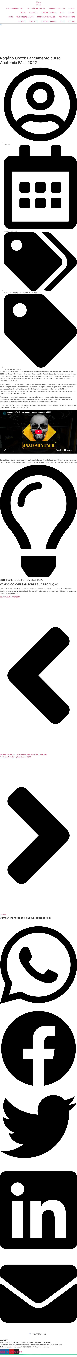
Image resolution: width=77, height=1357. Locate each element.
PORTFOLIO (33, 21)
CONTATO (71, 13)
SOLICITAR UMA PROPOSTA (10, 597)
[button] (38, 965)
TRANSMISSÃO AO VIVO (14, 8)
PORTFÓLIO (33, 13)
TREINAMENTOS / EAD (56, 8)
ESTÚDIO (72, 8)
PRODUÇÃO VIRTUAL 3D (36, 8)
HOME (23, 13)
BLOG (62, 13)
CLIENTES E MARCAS (48, 13)
